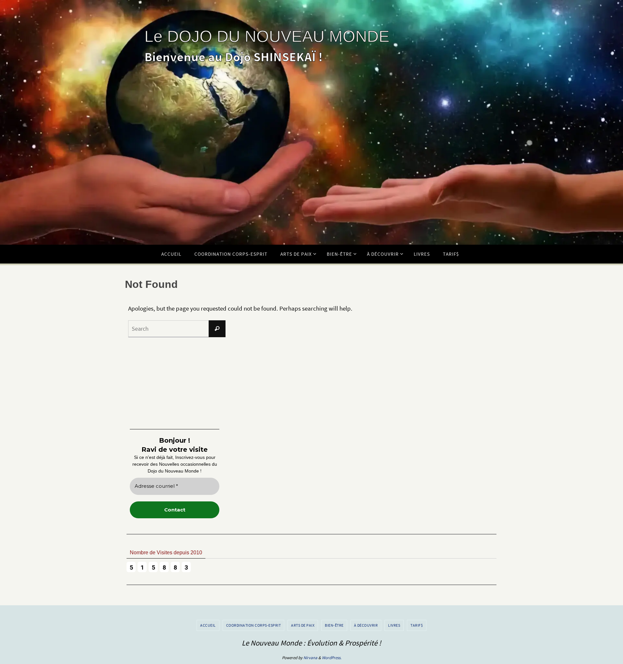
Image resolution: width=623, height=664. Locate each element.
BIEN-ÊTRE (334, 625)
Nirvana (310, 657)
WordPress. (331, 657)
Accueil (208, 625)
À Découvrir (366, 625)
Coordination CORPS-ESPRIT (253, 625)
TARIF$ (416, 625)
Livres (394, 625)
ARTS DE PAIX (302, 625)
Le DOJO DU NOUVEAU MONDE (266, 36)
